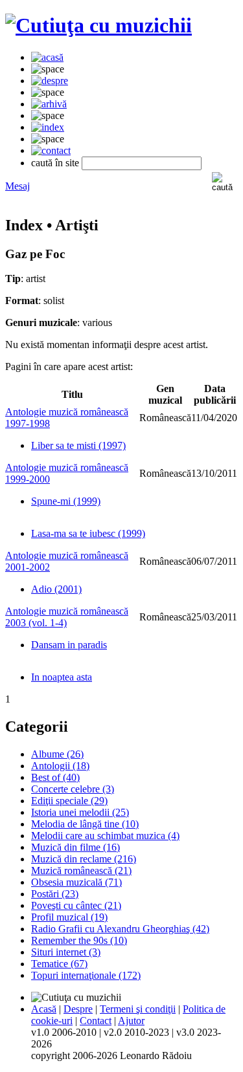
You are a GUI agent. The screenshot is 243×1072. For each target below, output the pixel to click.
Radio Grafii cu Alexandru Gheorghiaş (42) (120, 928)
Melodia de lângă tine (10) (85, 823)
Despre (78, 1008)
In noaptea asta (61, 677)
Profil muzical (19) (69, 917)
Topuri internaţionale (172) (86, 975)
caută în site (55, 162)
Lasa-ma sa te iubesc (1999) (88, 533)
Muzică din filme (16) (75, 847)
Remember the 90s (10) (79, 940)
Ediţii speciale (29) (69, 800)
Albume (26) (57, 754)
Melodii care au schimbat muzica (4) (105, 835)
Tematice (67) (59, 963)
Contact (95, 1020)
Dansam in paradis (69, 644)
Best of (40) (55, 777)
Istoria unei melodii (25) (80, 812)
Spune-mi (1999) (65, 501)
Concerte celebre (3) (72, 788)
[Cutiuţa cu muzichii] (98, 25)
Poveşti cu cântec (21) (76, 905)
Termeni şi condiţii (138, 1008)
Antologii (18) (60, 765)
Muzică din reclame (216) (83, 858)
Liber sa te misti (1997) (78, 445)
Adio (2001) (56, 589)
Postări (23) (54, 893)
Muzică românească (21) (81, 870)
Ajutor (131, 1020)
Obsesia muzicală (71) (76, 882)
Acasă (43, 1008)
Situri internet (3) (65, 951)
